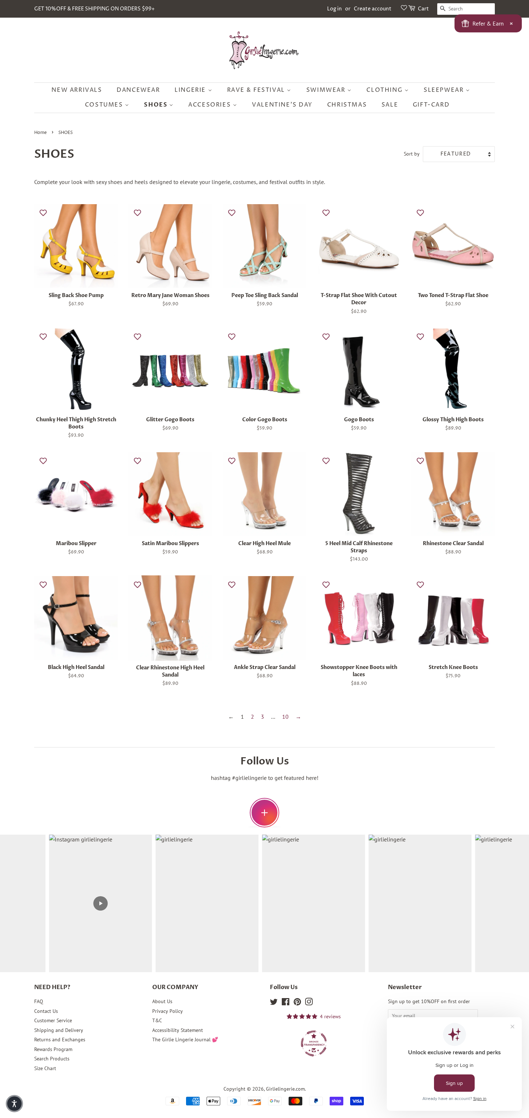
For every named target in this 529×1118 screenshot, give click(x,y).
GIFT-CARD (431, 105)
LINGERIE (191, 90)
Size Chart (45, 1068)
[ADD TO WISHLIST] (43, 212)
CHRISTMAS (347, 105)
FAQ (38, 1001)
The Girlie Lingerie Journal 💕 (185, 1039)
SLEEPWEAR (445, 90)
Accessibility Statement (177, 1030)
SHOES (156, 105)
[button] (14, 1103)
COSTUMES (105, 105)
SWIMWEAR (326, 90)
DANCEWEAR (138, 90)
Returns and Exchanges (59, 1039)
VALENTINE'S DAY (282, 105)
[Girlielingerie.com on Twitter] (274, 1003)
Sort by (412, 153)
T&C (157, 1020)
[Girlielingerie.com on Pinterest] (297, 1003)
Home (40, 133)
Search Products (51, 1058)
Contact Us (46, 1011)
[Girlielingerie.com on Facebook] (285, 1003)
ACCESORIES (210, 105)
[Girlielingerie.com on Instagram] (309, 1003)
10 (285, 716)
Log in (334, 8)
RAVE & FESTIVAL (257, 90)
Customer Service (53, 1020)
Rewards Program (53, 1049)
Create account (373, 8)
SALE (389, 105)
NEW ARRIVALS (76, 90)
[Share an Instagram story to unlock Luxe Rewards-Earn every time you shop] (264, 812)
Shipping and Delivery (58, 1030)
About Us (162, 1001)
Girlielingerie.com (285, 1089)
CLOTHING (385, 90)
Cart (423, 8)
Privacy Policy (167, 1011)
